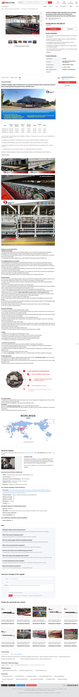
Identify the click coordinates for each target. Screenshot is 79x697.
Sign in (76, 3)
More (2, 681)
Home (2, 8)
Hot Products (14, 688)
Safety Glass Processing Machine (14, 491)
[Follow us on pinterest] (75, 685)
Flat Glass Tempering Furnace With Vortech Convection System (49, 656)
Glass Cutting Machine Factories (45, 676)
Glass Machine (24, 8)
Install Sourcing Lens (32, 685)
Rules (77, 6)
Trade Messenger (21, 685)
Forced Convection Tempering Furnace (9, 670)
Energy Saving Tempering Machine (18, 492)
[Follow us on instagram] (71, 685)
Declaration (52, 692)
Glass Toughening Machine (27, 491)
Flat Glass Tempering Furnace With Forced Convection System (30, 658)
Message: (6, 585)
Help (56, 6)
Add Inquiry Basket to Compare (22, 46)
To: (7, 582)
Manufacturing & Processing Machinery (12, 8)
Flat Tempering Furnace (50, 679)
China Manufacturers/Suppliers (29, 688)
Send (11, 595)
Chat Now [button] (71, 29)
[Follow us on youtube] (73, 685)
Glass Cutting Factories (19, 676)
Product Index (60, 688)
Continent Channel (54, 688)
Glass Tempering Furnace (33, 8)
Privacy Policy (58, 692)
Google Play (12, 685)
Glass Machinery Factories (32, 676)
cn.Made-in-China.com (51, 690)
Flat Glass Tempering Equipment (34, 490)
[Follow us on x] (70, 685)
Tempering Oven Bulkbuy (62, 679)
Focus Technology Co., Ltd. (30, 692)
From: (7, 578)
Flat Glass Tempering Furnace (64, 656)
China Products (20, 688)
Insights (65, 688)
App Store (4, 685)
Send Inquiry (53, 29)
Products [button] (21, 2)
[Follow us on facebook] (68, 685)
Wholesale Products (39, 688)
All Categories (5, 6)
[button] (46, 2)
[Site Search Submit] (50, 2)
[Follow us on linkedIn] (77, 685)
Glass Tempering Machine (21, 490)
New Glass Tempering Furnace (22, 679)
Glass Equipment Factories (7, 676)
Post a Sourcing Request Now (35, 595)
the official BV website (29, 452)
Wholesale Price (46, 688)
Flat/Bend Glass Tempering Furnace (8, 658)
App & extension (63, 6)
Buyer (51, 6)
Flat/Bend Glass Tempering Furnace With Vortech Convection (30, 656)
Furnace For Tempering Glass (7, 679)
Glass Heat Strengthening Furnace (26, 670)
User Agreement (46, 692)
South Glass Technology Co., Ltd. (55, 18)
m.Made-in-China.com (42, 690)
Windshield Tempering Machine (39, 491)
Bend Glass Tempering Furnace (45, 658)
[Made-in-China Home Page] (8, 2)
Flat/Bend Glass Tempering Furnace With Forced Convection (10, 656)
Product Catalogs (18, 654)
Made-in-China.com (34, 690)
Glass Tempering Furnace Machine (36, 679)
